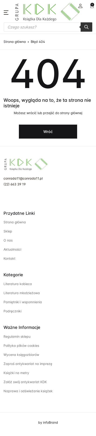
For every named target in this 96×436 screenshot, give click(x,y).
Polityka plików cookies (21, 345)
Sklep (7, 231)
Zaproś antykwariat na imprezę (27, 364)
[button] (80, 6)
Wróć (48, 131)
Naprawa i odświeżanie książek (28, 391)
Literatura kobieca (17, 284)
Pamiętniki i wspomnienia (22, 302)
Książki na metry (16, 373)
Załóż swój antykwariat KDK (25, 382)
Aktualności (12, 249)
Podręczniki (12, 311)
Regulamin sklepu (17, 336)
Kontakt (9, 258)
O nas (8, 240)
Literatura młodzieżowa (21, 293)
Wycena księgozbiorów (21, 355)
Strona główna (14, 42)
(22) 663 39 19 (14, 184)
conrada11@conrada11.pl (23, 178)
